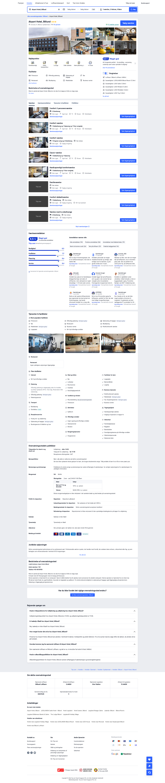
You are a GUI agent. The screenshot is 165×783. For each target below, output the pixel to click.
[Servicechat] (149, 772)
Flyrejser (21, 3)
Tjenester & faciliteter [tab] (61, 103)
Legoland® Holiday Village (71, 714)
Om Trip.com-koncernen (58, 759)
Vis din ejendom (78, 747)
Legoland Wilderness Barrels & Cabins (38, 714)
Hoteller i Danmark (90, 669)
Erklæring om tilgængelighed (59, 756)
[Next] (135, 342)
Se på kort (106, 96)
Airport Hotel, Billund (40, 21)
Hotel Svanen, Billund (80, 710)
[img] (49, 41)
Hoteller (29, 3)
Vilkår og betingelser (56, 747)
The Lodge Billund (56, 714)
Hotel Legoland (67, 710)
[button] (138, 3)
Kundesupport (31, 741)
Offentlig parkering (72, 321)
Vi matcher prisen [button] (113, 24)
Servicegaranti (31, 744)
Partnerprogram (78, 744)
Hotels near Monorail (98, 722)
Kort (68, 3)
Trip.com (73, 669)
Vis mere (31, 93)
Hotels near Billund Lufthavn (35, 725)
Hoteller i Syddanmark (104, 669)
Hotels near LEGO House (82, 722)
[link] (130, 3)
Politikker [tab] (75, 103)
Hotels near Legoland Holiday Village (38, 722)
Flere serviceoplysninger (34, 747)
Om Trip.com (54, 741)
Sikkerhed (77, 750)
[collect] (149, 759)
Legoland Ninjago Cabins (95, 710)
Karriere (53, 744)
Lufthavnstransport (57, 3)
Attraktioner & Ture (41, 3)
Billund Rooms (120, 710)
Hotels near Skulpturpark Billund (114, 722)
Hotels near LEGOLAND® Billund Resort (62, 722)
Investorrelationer (79, 741)
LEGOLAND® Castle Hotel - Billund (51, 710)
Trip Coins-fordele (79, 3)
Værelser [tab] (32, 103)
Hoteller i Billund (117, 669)
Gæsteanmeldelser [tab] (44, 103)
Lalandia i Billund (109, 710)
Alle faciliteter (33, 83)
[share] (149, 766)
